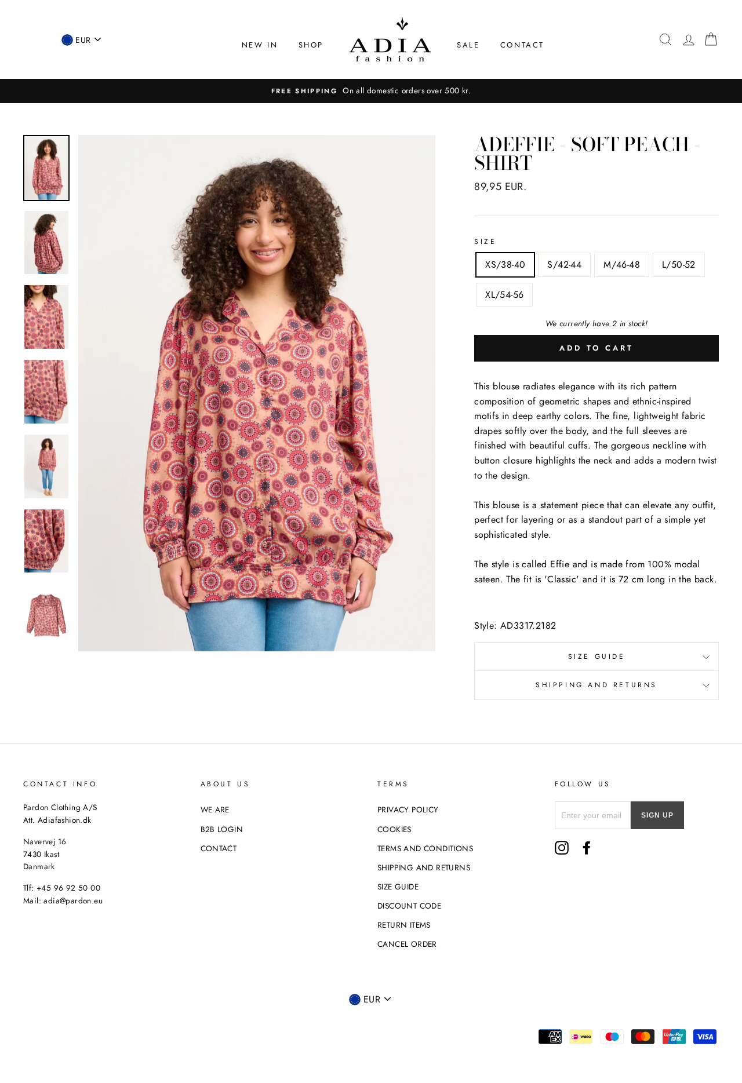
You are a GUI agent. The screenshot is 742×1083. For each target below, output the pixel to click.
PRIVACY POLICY (408, 809)
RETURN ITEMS (404, 925)
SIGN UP (657, 815)
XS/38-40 (505, 264)
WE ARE (215, 809)
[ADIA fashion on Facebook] (587, 848)
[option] (371, 91)
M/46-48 (621, 264)
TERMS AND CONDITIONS (425, 848)
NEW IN (260, 44)
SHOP (311, 44)
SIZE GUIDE (398, 886)
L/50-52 (679, 264)
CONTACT (522, 44)
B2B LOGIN (222, 829)
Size (485, 241)
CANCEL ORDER (407, 944)
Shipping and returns (596, 685)
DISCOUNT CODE (409, 905)
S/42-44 (564, 264)
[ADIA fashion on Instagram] (562, 848)
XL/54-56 (504, 294)
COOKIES (394, 829)
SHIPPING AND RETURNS (423, 867)
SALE (468, 44)
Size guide (596, 656)
